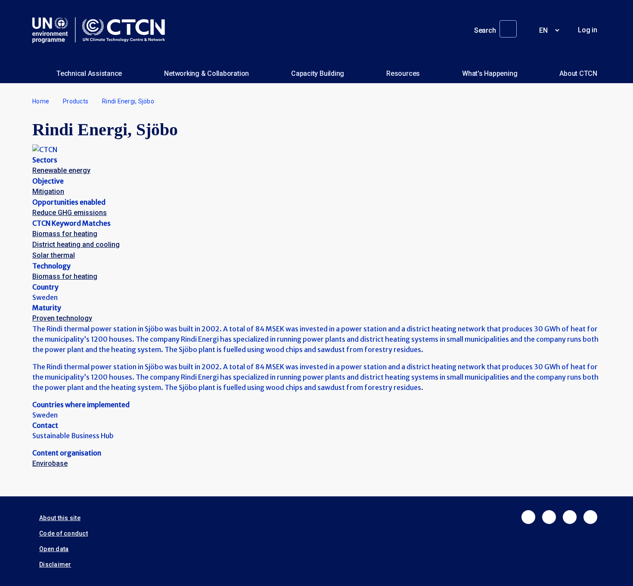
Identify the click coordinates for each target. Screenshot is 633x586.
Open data (53, 548)
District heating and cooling (76, 244)
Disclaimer (55, 564)
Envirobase (50, 463)
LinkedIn (570, 517)
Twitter (549, 517)
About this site (60, 517)
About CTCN (578, 73)
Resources (403, 73)
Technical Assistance (89, 73)
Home (40, 101)
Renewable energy (61, 170)
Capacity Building (317, 73)
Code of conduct (63, 533)
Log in (587, 30)
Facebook (528, 517)
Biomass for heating (64, 234)
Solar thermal (53, 255)
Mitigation (48, 191)
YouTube (590, 517)
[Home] (102, 30)
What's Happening (489, 73)
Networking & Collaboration (206, 73)
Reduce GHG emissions (69, 213)
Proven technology (62, 318)
